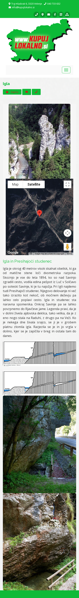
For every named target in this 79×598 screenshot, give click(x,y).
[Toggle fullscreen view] (67, 184)
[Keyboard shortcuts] (31, 253)
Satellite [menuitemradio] (33, 184)
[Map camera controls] (67, 233)
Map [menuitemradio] (15, 184)
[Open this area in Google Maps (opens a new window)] (13, 252)
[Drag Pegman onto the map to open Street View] (67, 247)
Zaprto (14, 92)
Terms (69, 254)
